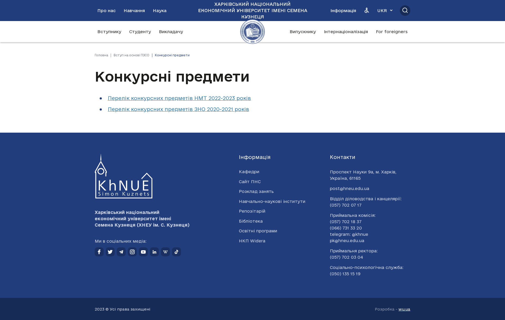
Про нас (106, 10)
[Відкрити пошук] (405, 10)
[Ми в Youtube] (143, 251)
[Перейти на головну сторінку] (252, 31)
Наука (159, 10)
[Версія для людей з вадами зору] (366, 10)
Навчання (134, 10)
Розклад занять (256, 191)
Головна (101, 55)
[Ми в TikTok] (176, 251)
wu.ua (404, 309)
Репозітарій (252, 211)
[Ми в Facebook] (99, 251)
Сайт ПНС (250, 181)
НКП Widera (252, 240)
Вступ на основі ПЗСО (131, 55)
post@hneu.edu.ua (349, 188)
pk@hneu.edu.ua (347, 240)
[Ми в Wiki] (165, 251)
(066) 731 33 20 (346, 228)
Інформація (343, 10)
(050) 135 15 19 (345, 273)
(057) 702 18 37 (345, 221)
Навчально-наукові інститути (272, 201)
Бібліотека (251, 221)
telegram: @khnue (349, 234)
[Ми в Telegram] (121, 251)
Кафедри (249, 171)
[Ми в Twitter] (110, 251)
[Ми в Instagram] (132, 251)
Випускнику (303, 31)
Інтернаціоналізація (346, 31)
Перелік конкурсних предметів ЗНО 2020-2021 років (178, 109)
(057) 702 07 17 (345, 205)
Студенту (140, 31)
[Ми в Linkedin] (154, 251)
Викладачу (171, 31)
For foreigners (392, 31)
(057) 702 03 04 (346, 257)
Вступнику (109, 31)
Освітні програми (258, 230)
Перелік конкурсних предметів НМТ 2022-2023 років (179, 98)
